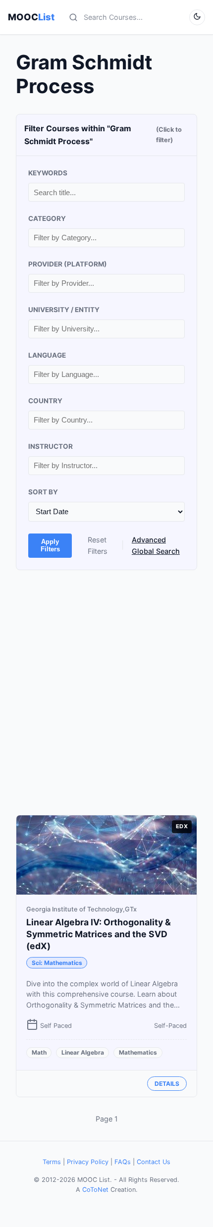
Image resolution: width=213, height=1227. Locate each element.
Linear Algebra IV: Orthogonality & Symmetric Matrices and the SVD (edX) (98, 934)
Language (47, 355)
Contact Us (153, 1162)
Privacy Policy (87, 1162)
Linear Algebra (82, 1052)
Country (45, 401)
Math (39, 1052)
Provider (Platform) (67, 264)
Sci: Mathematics (57, 962)
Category (47, 218)
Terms (52, 1162)
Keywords (47, 173)
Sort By (43, 492)
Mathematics (138, 1052)
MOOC (31, 16)
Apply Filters (50, 545)
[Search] (73, 17)
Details (167, 1083)
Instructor (50, 446)
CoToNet (95, 1189)
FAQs (122, 1162)
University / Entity (64, 310)
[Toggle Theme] (197, 17)
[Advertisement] (106, 692)
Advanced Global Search (156, 545)
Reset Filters (97, 545)
